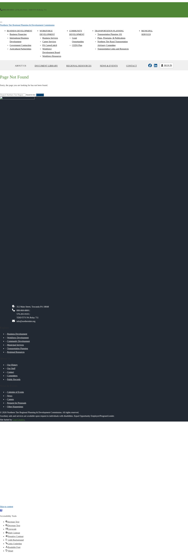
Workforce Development (18, 337)
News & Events (109, 66)
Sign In (168, 65)
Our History (12, 365)
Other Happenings (15, 406)
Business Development (19, 31)
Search (40, 95)
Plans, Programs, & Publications (111, 38)
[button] (1, 510)
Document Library (46, 66)
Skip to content (6, 506)
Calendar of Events (15, 392)
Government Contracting (20, 45)
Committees (12, 376)
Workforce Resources (51, 56)
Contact (131, 66)
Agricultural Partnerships (20, 49)
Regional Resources (78, 66)
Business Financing (18, 34)
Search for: (31, 95)
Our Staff (11, 368)
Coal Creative (18, 420)
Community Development (18, 341)
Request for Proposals (16, 403)
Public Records (13, 379)
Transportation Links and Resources (113, 49)
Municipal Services (15, 345)
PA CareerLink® (49, 45)
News (9, 396)
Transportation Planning (109, 31)
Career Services (49, 41)
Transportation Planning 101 (109, 34)
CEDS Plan (77, 45)
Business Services (50, 38)
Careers (10, 399)
